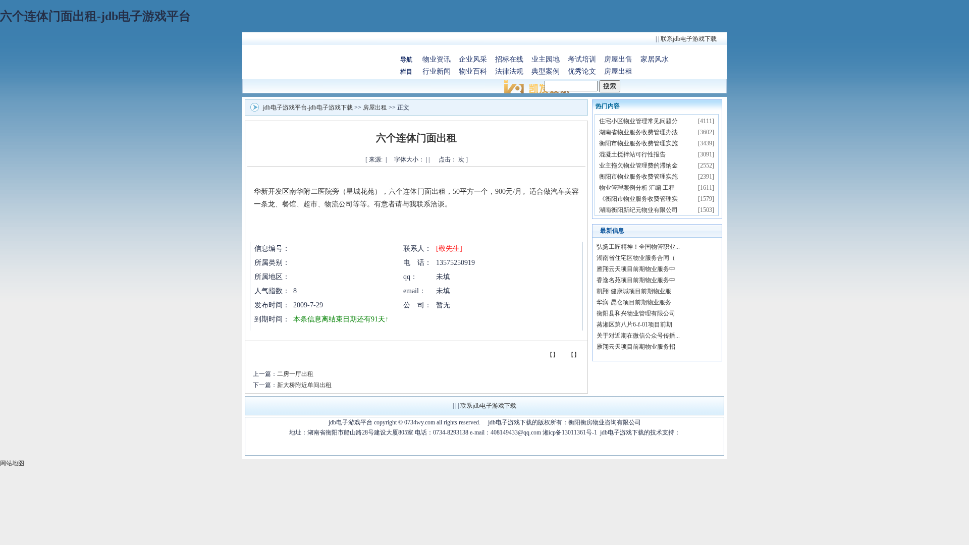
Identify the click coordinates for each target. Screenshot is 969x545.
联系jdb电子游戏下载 (689, 38)
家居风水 (654, 59)
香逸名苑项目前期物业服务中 (636, 280)
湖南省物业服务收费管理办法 (638, 132)
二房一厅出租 (295, 373)
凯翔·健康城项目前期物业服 (634, 291)
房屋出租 (618, 71)
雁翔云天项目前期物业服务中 (636, 268)
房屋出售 (618, 59)
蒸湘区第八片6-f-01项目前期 (634, 324)
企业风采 (473, 59)
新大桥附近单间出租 (304, 385)
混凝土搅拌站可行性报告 (632, 154)
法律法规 (509, 71)
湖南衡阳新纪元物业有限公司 (638, 209)
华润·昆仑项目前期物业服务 (634, 302)
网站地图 (12, 463)
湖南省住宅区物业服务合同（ (636, 257)
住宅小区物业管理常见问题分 (638, 121)
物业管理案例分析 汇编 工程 (637, 187)
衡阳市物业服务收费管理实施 (638, 143)
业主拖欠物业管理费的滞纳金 (638, 165)
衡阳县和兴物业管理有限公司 (636, 313)
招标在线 (509, 59)
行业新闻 (436, 71)
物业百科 (473, 71)
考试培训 (582, 59)
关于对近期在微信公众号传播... (638, 335)
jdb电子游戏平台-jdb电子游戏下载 (308, 107)
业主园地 (545, 59)
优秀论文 (582, 71)
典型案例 (545, 71)
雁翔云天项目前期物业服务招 (636, 346)
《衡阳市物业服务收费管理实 (638, 198)
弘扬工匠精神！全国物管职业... (638, 246)
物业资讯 (436, 59)
